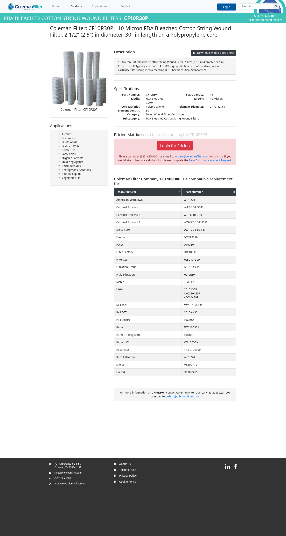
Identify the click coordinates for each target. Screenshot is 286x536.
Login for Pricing (175, 145)
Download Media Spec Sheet (215, 52)
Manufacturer (127, 192)
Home (56, 6)
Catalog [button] (75, 6)
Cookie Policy (127, 481)
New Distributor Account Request (210, 160)
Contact (125, 6)
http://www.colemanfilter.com (70, 483)
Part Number (194, 192)
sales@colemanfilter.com (68, 472)
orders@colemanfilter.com (265, 20)
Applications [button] (99, 6)
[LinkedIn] (227, 466)
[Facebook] (235, 466)
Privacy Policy (128, 475)
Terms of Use (127, 470)
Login (226, 7)
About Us (125, 464)
